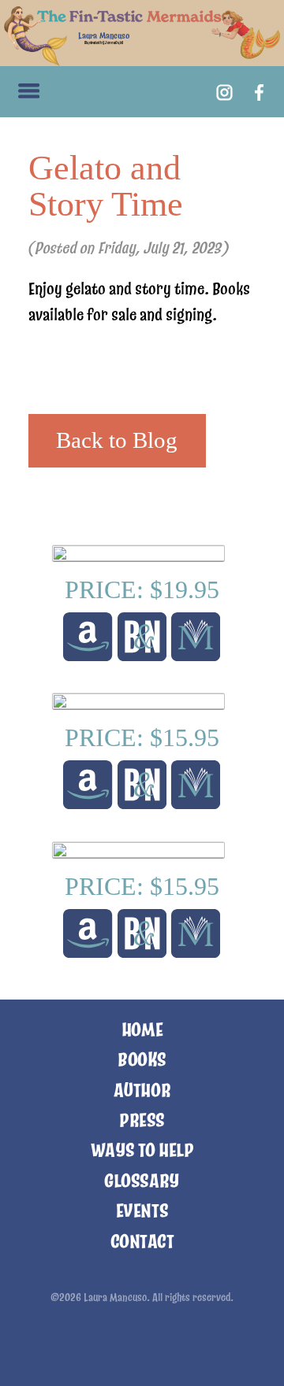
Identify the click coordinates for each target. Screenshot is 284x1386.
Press (142, 1120)
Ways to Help (142, 1150)
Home (142, 1030)
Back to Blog (117, 440)
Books (142, 1060)
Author (142, 1090)
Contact (142, 1242)
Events (142, 1211)
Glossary (141, 1181)
